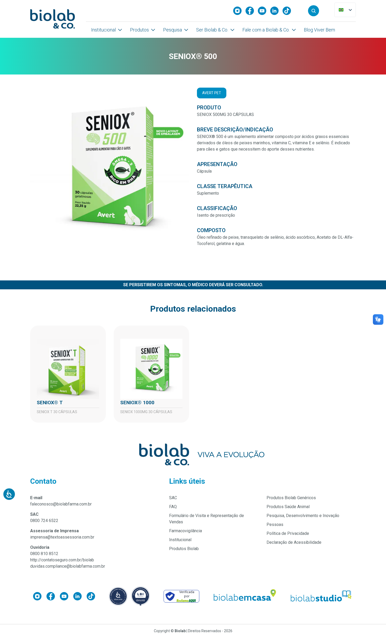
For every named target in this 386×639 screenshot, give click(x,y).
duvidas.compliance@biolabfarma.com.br (67, 566)
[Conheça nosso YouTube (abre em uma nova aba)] (264, 11)
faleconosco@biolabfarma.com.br (61, 504)
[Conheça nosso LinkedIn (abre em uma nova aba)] (276, 11)
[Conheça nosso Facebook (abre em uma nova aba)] (252, 11)
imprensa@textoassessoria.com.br (62, 537)
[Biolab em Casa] (244, 596)
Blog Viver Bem (319, 30)
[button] (313, 10)
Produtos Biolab (184, 548)
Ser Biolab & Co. (212, 30)
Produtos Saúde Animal (288, 506)
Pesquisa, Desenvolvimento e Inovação (303, 515)
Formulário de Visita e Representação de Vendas (206, 518)
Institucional (103, 30)
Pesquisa (172, 30)
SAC (173, 497)
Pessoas (275, 524)
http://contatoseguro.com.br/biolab (62, 559)
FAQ (173, 506)
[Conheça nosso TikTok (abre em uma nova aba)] (289, 11)
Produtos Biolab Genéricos (291, 497)
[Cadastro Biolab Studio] (321, 596)
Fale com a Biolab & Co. (266, 30)
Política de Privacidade (288, 533)
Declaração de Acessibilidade (294, 542)
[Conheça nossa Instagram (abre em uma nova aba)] (239, 11)
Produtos (139, 30)
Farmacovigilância (185, 530)
